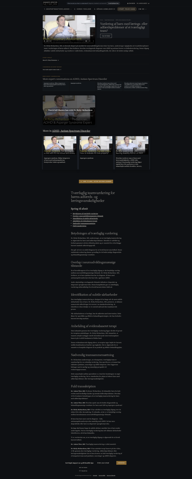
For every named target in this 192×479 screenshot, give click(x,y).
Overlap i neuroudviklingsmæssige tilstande (88, 216)
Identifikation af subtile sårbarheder (85, 218)
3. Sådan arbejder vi (104, 9)
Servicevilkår (102, 475)
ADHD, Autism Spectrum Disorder (123, 19)
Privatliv (95, 475)
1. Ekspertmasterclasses (57, 9)
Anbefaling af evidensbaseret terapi (85, 221)
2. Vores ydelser (82, 9)
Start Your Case (127, 9)
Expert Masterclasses (109, 19)
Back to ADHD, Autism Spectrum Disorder (97, 181)
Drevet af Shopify (111, 475)
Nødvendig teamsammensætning (84, 223)
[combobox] (93, 3)
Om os (142, 9)
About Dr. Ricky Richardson (51, 60)
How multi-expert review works (52, 69)
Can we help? (106, 36)
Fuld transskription (79, 226)
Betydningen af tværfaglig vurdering (85, 213)
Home (101, 19)
